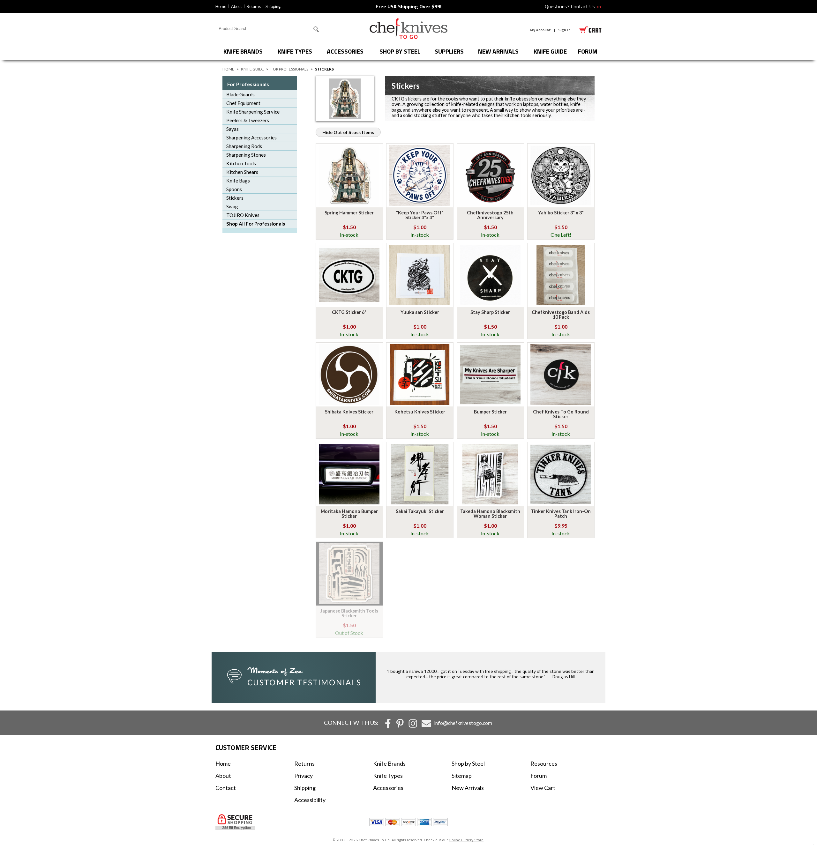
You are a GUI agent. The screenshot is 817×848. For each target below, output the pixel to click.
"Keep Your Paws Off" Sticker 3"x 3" (420, 215)
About (236, 6)
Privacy (303, 775)
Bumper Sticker (490, 411)
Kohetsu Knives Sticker (419, 411)
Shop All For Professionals (255, 224)
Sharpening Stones (246, 155)
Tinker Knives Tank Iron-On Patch (561, 513)
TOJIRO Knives (242, 215)
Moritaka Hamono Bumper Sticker (349, 513)
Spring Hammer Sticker (349, 212)
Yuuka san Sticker (420, 312)
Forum (538, 775)
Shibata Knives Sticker (349, 411)
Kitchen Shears (242, 172)
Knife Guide (550, 51)
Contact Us (586, 6)
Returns (254, 6)
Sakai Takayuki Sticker (420, 511)
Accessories (345, 51)
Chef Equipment (243, 103)
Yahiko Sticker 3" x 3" (561, 212)
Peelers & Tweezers (247, 120)
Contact (225, 787)
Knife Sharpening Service (253, 112)
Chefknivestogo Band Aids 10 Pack (561, 314)
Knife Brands (243, 51)
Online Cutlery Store (466, 840)
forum (587, 51)
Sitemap (462, 775)
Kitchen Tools (241, 163)
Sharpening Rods (244, 146)
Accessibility (310, 799)
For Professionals (289, 69)
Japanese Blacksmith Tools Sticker (349, 613)
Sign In (564, 30)
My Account (540, 30)
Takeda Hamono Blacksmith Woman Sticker (490, 513)
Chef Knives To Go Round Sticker (561, 414)
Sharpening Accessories (251, 137)
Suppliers (449, 51)
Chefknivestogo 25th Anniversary (490, 215)
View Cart (542, 787)
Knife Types (295, 51)
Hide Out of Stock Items (348, 132)
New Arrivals (498, 51)
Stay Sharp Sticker (490, 312)
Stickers (235, 198)
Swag (232, 206)
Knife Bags (238, 180)
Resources (543, 763)
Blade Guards (240, 94)
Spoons (234, 189)
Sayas (232, 129)
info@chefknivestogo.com (463, 723)
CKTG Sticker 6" (349, 312)
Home (220, 6)
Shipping (273, 6)
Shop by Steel (399, 51)
